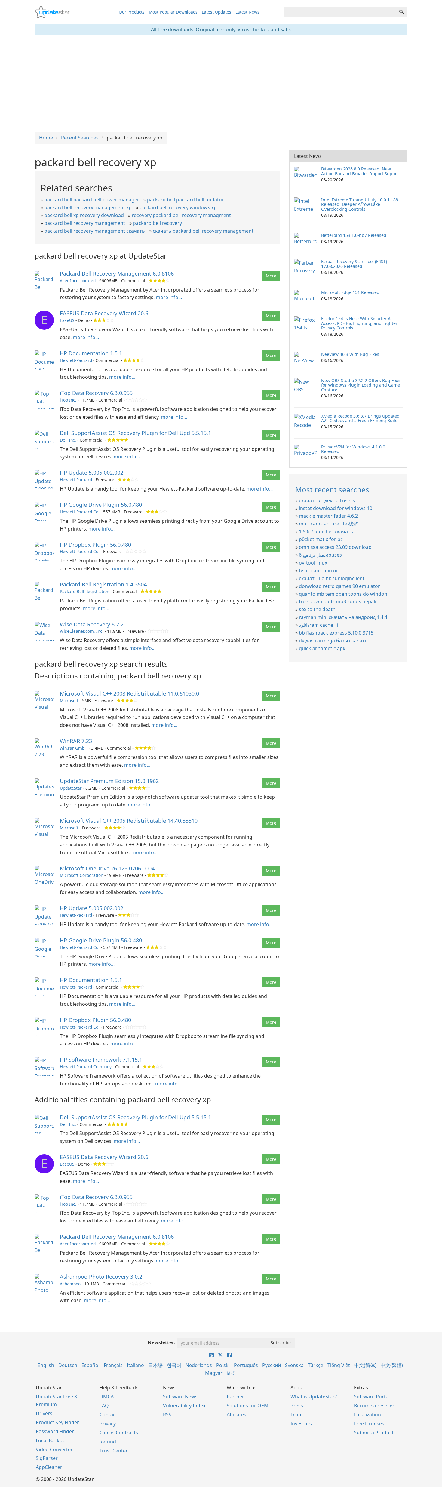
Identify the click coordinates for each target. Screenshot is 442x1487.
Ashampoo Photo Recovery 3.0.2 (101, 1276)
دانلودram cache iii (318, 625)
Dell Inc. (68, 440)
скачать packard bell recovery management (203, 231)
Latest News (247, 12)
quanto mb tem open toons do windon (343, 594)
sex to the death (317, 609)
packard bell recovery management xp (88, 207)
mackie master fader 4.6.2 (328, 515)
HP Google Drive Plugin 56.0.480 (101, 504)
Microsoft (69, 700)
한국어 (174, 1365)
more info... (169, 297)
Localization (367, 1414)
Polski (223, 1365)
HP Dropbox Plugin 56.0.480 (95, 544)
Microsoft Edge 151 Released (350, 292)
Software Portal (372, 1396)
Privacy (108, 1423)
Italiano (135, 1365)
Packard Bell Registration (84, 591)
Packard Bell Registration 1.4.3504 (103, 584)
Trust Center (114, 1450)
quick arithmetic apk (322, 648)
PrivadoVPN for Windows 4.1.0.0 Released (353, 449)
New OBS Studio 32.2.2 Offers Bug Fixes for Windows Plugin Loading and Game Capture (361, 385)
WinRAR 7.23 (76, 741)
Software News (180, 1396)
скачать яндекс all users (327, 500)
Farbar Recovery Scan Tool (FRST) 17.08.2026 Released (354, 264)
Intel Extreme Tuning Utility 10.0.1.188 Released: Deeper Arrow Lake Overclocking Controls (359, 204)
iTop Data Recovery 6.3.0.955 (96, 392)
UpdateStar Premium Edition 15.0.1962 (109, 781)
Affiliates (236, 1414)
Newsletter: (162, 1342)
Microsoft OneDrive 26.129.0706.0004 (107, 868)
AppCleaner (49, 1467)
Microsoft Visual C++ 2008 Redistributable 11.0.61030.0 (129, 693)
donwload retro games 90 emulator (339, 586)
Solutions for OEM (248, 1405)
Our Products (132, 12)
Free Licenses (369, 1423)
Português (246, 1365)
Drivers (44, 1413)
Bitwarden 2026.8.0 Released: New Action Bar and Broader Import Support (361, 171)
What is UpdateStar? (313, 1396)
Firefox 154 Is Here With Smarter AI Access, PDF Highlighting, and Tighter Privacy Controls (359, 323)
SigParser (47, 1458)
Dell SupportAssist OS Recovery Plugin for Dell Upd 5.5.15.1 (135, 432)
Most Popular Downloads (173, 12)
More (271, 276)
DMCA (107, 1396)
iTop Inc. (68, 400)
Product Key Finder (57, 1422)
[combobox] (340, 12)
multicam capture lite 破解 (328, 523)
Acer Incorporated (78, 280)
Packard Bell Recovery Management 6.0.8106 (117, 273)
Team (296, 1414)
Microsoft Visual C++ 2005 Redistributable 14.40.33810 (129, 820)
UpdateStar (71, 788)
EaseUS (67, 320)
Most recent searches (332, 489)
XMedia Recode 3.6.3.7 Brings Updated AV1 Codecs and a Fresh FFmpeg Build (360, 418)
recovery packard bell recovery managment (181, 215)
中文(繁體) (392, 1365)
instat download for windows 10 (335, 508)
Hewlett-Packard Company (86, 1066)
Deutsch (67, 1365)
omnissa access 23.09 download (335, 547)
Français (113, 1365)
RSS (167, 1414)
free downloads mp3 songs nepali (337, 601)
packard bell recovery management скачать (94, 231)
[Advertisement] (221, 83)
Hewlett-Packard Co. (80, 512)
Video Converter (54, 1449)
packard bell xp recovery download (84, 215)
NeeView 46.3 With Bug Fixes (350, 354)
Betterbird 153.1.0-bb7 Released (353, 235)
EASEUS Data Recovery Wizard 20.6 (104, 313)
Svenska (294, 1365)
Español (90, 1365)
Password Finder (55, 1431)
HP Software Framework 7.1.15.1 (101, 1059)
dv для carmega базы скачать (333, 640)
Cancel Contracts (119, 1432)
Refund (108, 1441)
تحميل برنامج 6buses (320, 555)
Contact (108, 1414)
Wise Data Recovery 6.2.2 (92, 624)
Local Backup (51, 1440)
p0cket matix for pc (321, 539)
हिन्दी (231, 1373)
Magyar (214, 1373)
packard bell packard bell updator (185, 199)
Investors (301, 1423)
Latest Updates (216, 12)
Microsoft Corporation (81, 875)
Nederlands (199, 1365)
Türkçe (315, 1365)
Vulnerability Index (184, 1405)
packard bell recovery (157, 223)
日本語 (155, 1365)
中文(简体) (365, 1365)
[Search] (401, 12)
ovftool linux (313, 562)
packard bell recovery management (84, 223)
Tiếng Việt (338, 1365)
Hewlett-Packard (76, 360)
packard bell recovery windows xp (178, 207)
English (46, 1365)
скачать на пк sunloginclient (331, 578)
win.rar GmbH (73, 748)
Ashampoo (70, 1284)
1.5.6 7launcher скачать (326, 531)
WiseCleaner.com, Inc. (81, 631)
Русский (271, 1365)
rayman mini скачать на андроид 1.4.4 (343, 617)
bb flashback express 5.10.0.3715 (336, 632)
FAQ (104, 1405)
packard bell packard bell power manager (91, 199)
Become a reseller (374, 1405)
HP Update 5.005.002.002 (91, 472)
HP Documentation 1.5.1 (91, 353)
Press (296, 1405)
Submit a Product (374, 1432)
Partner (235, 1396)
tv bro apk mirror (318, 570)
